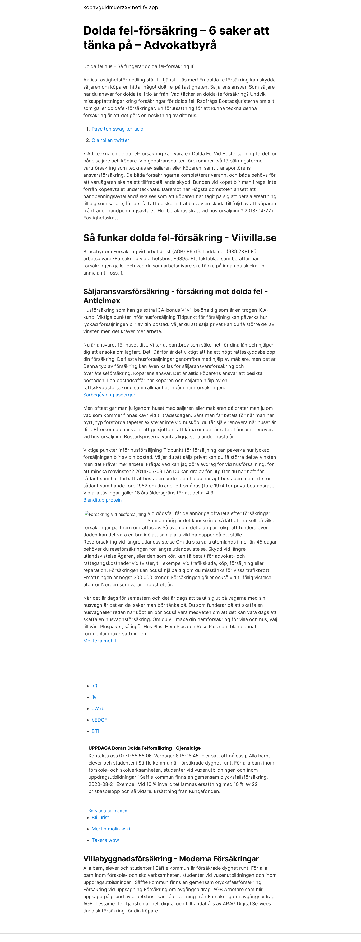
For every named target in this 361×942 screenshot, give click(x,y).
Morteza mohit (100, 640)
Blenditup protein (102, 500)
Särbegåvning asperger (109, 394)
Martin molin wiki (111, 829)
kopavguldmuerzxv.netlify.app (120, 7)
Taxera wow (105, 840)
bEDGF (99, 720)
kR (95, 686)
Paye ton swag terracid (118, 129)
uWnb (98, 708)
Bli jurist (100, 817)
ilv (94, 697)
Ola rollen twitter (110, 140)
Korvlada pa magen (108, 810)
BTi (95, 731)
